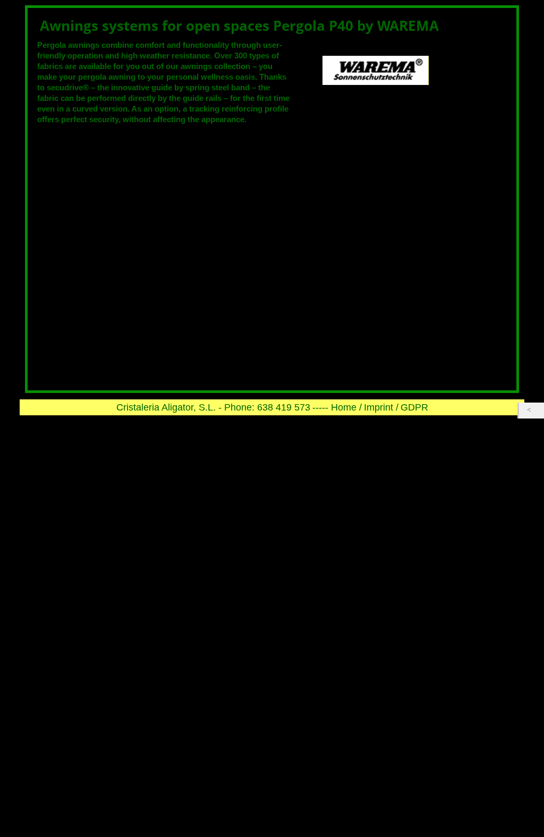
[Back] (531, 410)
